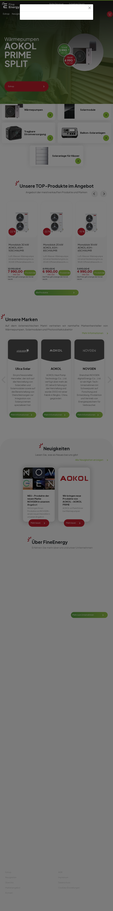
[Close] (89, 7)
